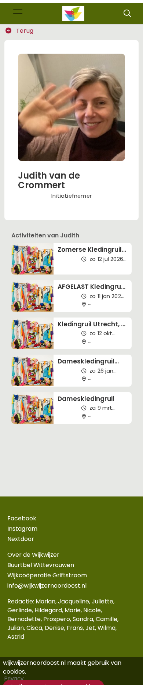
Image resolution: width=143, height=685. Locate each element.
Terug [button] (24, 30)
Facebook (21, 518)
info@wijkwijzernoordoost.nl (47, 585)
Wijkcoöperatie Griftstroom (47, 575)
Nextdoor (20, 539)
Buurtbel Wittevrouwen (40, 565)
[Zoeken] (127, 14)
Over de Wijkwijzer (33, 554)
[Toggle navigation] (17, 14)
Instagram (22, 528)
